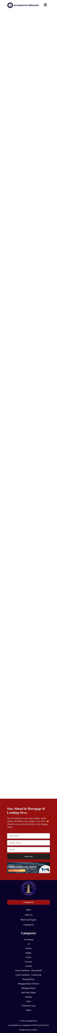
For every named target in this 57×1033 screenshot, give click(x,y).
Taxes (28, 1001)
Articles (28, 948)
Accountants (28, 940)
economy (28, 962)
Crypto (28, 957)
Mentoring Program (28, 920)
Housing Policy (29, 979)
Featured (28, 966)
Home (28, 910)
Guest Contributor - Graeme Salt (28, 975)
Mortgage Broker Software (28, 984)
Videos (28, 1010)
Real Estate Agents (28, 993)
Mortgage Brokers (28, 988)
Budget (28, 953)
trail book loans (28, 1006)
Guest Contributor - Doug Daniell (28, 970)
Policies (34, 1030)
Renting (28, 997)
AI (29, 944)
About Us (28, 915)
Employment (29, 925)
